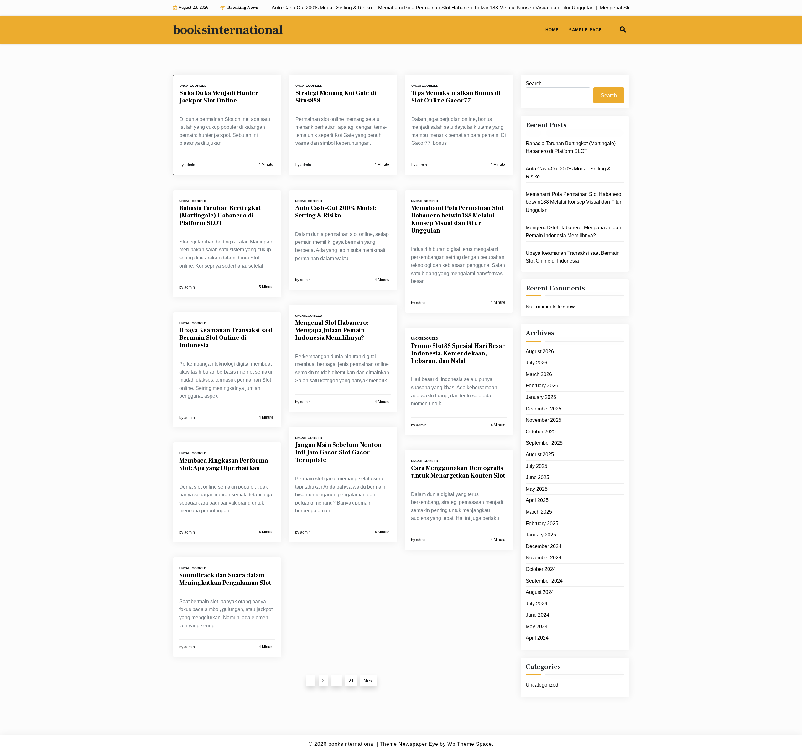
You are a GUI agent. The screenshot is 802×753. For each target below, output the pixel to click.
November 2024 (543, 558)
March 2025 (539, 512)
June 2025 (537, 477)
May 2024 (537, 627)
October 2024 (541, 569)
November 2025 (543, 420)
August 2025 (540, 455)
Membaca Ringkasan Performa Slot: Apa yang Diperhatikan (223, 464)
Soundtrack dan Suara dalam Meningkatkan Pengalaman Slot (225, 579)
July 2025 (536, 466)
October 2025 (541, 432)
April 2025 (537, 500)
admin (190, 165)
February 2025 (542, 523)
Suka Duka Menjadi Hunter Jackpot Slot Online (219, 96)
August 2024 (540, 592)
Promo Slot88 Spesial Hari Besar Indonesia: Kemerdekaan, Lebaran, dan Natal (458, 353)
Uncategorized (193, 85)
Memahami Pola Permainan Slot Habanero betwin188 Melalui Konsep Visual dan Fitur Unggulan (457, 219)
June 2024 (537, 615)
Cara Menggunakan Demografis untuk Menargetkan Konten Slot (458, 471)
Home (552, 30)
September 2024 (544, 580)
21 (351, 680)
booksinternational (228, 30)
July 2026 (536, 363)
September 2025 (544, 443)
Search (534, 83)
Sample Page (585, 30)
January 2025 (541, 535)
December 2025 (543, 408)
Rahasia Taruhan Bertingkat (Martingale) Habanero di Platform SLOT (220, 215)
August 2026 (540, 351)
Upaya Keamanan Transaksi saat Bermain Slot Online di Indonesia (226, 338)
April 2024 (537, 638)
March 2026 (539, 374)
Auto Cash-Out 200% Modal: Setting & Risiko (336, 211)
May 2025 (537, 489)
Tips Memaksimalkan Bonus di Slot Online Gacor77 (456, 96)
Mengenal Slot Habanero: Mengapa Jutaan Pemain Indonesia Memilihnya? (331, 330)
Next (368, 680)
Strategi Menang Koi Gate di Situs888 (335, 96)
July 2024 (536, 603)
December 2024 (543, 546)
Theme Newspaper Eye (409, 744)
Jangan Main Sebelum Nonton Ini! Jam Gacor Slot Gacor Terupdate (338, 452)
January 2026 (541, 397)
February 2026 (542, 386)
